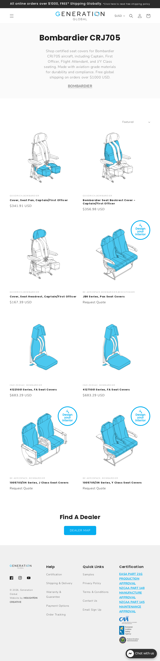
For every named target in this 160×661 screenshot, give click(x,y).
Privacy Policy (92, 583)
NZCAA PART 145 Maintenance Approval (132, 606)
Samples (88, 574)
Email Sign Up (92, 610)
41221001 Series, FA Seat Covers (33, 390)
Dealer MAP (80, 530)
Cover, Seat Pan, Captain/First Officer (39, 200)
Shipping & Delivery (59, 583)
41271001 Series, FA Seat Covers (106, 390)
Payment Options (57, 606)
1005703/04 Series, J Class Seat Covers (39, 483)
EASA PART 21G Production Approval (131, 578)
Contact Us (90, 601)
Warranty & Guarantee (53, 594)
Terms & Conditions (96, 592)
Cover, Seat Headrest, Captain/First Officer (43, 296)
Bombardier (80, 86)
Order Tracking (56, 614)
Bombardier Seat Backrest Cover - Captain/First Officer (109, 202)
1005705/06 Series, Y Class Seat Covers (112, 483)
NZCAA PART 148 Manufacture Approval (132, 592)
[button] (11, 16)
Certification (54, 574)
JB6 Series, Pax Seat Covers (104, 296)
